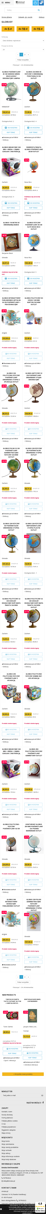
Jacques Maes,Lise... (30, 1027)
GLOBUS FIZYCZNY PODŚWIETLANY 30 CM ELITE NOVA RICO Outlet (33, 226)
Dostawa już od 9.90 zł (12, 1058)
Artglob (4, 333)
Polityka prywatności (9, 1127)
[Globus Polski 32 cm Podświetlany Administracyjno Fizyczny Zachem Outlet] (11, 468)
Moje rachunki (6, 1150)
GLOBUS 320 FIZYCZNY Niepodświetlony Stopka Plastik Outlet (34, 527)
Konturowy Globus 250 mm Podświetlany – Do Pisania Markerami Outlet (34, 827)
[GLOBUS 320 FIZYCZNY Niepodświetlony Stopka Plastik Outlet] (34, 543)
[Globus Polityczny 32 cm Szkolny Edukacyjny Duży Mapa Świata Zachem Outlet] (34, 618)
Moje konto (6, 1141)
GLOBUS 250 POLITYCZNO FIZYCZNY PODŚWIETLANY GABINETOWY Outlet (33, 752)
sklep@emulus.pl (9, 1181)
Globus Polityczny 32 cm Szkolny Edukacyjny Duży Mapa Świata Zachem (11, 602)
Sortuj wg (5, 37)
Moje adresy (6, 1153)
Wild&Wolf (5, 107)
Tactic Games (8, 1027)
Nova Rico (28, 182)
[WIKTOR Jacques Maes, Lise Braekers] (32, 1015)
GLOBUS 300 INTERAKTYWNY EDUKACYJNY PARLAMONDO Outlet (11, 902)
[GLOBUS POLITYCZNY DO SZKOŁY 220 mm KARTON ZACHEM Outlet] (34, 317)
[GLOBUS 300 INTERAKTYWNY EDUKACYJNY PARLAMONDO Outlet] (11, 919)
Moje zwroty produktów (10, 1147)
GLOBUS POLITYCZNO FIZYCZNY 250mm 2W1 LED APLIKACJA (34, 676)
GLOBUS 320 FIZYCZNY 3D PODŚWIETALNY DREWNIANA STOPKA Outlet (34, 451)
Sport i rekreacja (10, 1060)
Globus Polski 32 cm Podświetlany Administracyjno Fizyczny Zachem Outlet (11, 452)
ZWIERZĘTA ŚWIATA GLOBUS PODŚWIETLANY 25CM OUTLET (34, 149)
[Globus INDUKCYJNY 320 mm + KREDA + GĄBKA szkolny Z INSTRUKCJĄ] (11, 167)
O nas (4, 1124)
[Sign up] (42, 1095)
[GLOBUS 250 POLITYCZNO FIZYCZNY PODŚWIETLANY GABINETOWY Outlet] (34, 769)
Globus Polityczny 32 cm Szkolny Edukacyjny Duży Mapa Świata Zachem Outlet (33, 603)
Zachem (27, 107)
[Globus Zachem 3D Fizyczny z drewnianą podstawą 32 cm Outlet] (34, 91)
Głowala (5, 257)
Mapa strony (6, 1133)
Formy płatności (7, 1118)
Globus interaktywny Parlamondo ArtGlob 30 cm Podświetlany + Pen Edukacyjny (11, 301)
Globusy (5, 140)
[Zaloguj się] (35, 3)
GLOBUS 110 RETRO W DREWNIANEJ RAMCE (11, 224)
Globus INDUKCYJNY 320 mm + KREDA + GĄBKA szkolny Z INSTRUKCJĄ (11, 149)
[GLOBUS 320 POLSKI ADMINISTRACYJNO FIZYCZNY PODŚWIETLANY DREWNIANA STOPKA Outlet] (34, 921)
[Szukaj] (39, 10)
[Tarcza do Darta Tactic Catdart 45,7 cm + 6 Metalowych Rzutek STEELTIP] (12, 1015)
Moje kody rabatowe (9, 1159)
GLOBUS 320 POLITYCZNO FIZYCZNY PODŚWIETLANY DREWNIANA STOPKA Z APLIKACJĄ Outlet (11, 377)
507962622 (7, 1178)
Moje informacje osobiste (11, 1156)
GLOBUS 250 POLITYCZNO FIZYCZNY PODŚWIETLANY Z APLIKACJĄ (11, 677)
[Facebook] (43, 1103)
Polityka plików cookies (10, 1121)
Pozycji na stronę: (7, 46)
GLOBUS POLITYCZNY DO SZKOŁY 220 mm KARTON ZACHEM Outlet (34, 301)
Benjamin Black (7, 253)
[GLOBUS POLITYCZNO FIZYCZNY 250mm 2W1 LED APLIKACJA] (34, 693)
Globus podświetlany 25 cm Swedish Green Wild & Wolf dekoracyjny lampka (11, 75)
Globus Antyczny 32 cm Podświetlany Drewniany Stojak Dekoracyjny (33, 376)
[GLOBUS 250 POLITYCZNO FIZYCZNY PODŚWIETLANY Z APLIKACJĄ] (11, 693)
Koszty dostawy (7, 1115)
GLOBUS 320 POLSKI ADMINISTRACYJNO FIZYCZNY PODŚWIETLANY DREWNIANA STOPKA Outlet (34, 904)
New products (9, 995)
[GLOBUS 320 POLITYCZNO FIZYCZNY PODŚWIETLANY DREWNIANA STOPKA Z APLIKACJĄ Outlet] (11, 393)
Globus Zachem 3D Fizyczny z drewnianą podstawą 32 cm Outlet (34, 75)
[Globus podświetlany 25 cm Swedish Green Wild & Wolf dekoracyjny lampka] (11, 91)
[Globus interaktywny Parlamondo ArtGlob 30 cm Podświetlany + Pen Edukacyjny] (11, 317)
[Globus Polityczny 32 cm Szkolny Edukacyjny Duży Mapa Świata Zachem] (11, 618)
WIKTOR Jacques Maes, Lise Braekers (32, 1000)
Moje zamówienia (8, 1144)
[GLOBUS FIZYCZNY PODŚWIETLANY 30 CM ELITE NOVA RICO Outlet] (34, 242)
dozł (8, 29)
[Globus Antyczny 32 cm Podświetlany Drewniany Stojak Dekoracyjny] (34, 393)
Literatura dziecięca (31, 1065)
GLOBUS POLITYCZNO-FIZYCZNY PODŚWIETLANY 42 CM (11, 826)
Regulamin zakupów (9, 1130)
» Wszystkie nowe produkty (23, 1074)
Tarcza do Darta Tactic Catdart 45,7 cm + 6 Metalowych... (12, 1001)
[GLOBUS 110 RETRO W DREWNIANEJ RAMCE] (11, 242)
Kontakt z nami (7, 1112)
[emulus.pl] (20, 2)
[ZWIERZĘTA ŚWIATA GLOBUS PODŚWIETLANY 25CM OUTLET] (34, 167)
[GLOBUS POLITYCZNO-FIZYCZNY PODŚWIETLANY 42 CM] (11, 844)
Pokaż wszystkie (23, 60)
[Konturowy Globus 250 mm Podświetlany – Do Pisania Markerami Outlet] (34, 844)
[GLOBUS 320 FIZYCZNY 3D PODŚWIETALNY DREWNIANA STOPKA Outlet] (34, 468)
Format (26, 1031)
